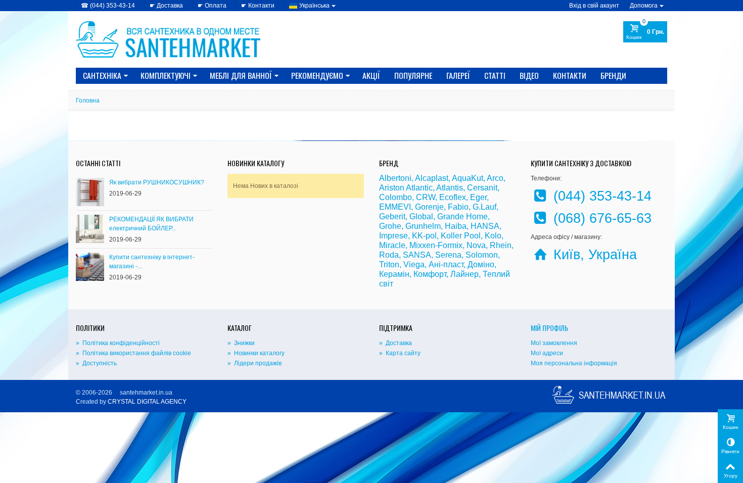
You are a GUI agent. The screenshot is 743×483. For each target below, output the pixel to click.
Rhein (501, 245)
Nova (476, 245)
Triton (389, 264)
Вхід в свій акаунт (594, 5)
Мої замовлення (554, 343)
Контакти (569, 75)
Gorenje (429, 207)
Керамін (394, 274)
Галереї (458, 75)
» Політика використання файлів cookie (133, 353)
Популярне (413, 75)
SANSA (417, 255)
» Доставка (395, 343)
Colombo (395, 197)
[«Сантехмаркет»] (169, 38)
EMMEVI (395, 207)
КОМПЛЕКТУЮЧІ (166, 75)
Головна (88, 100)
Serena (448, 255)
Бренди (613, 75)
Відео (529, 75)
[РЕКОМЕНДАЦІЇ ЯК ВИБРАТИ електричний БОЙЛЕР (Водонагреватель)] (90, 228)
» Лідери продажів (254, 363)
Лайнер (464, 274)
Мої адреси (547, 353)
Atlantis (449, 187)
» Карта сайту (400, 353)
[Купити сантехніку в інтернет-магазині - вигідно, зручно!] (90, 266)
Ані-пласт (446, 264)
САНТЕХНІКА (102, 75)
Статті (494, 75)
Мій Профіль (549, 327)
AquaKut (467, 178)
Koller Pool (461, 235)
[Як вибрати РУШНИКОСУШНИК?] (90, 191)
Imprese (393, 235)
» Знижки (241, 343)
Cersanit (482, 187)
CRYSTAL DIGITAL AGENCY (147, 401)
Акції (371, 75)
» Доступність (96, 363)
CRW (425, 197)
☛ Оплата (212, 5)
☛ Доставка (166, 5)
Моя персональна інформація (574, 363)
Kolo (493, 235)
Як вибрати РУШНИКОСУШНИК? (156, 182)
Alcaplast (431, 178)
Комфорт (429, 274)
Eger (478, 197)
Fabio (458, 207)
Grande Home (462, 216)
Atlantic (419, 187)
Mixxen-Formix (435, 245)
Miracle (392, 245)
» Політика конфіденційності (118, 343)
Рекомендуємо (317, 75)
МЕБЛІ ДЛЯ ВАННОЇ (241, 75)
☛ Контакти (257, 5)
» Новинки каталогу (256, 353)
